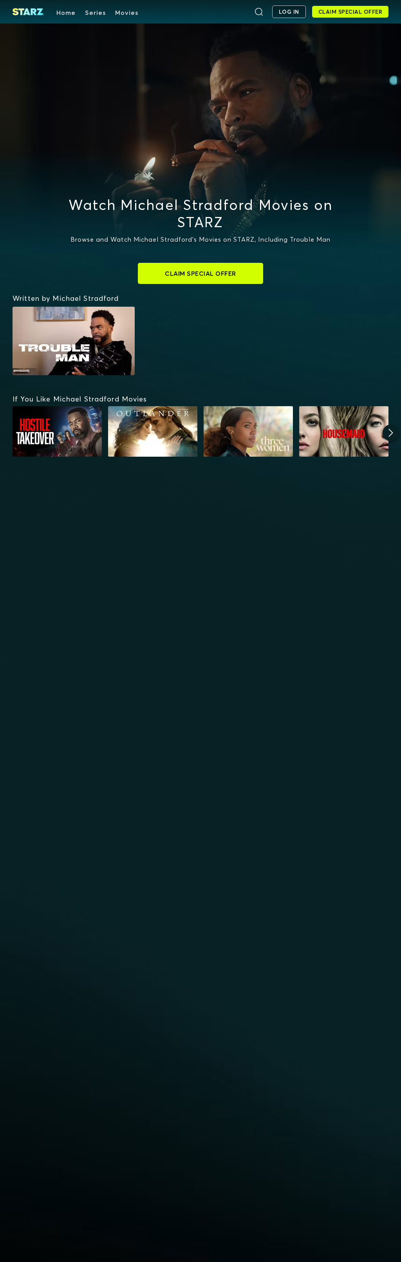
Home (66, 12)
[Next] (391, 433)
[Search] (259, 12)
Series (95, 12)
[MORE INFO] (57, 431)
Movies (126, 12)
